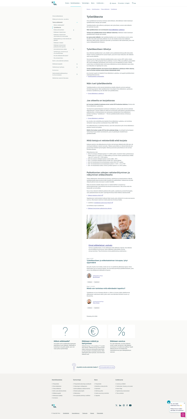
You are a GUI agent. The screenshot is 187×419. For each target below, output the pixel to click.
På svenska (121, 3)
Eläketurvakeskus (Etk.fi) (95, 195)
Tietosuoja (84, 413)
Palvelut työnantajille (79, 391)
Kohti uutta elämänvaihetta (60, 60)
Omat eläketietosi (57, 16)
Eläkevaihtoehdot (59, 29)
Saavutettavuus (75, 413)
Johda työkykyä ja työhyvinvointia (82, 388)
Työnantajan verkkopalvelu (80, 386)
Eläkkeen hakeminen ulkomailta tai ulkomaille (61, 35)
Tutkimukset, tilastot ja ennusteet (124, 386)
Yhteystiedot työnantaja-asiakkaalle (82, 384)
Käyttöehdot (66, 413)
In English (127, 3)
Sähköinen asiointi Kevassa (60, 78)
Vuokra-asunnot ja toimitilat (102, 393)
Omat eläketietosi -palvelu (100, 245)
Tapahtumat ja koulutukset (122, 391)
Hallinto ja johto (99, 391)
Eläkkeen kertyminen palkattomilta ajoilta (60, 46)
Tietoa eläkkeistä (57, 22)
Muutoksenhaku (58, 58)
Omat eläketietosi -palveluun (116, 30)
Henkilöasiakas (74, 3)
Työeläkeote (57, 27)
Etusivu (67, 3)
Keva (92, 3)
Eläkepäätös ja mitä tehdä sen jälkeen (62, 39)
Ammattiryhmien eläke (60, 49)
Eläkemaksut (77, 393)
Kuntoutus (55, 70)
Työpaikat (97, 395)
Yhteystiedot (56, 384)
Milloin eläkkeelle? (59, 25)
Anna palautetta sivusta (107, 367)
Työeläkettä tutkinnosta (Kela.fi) (102, 202)
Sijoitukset (97, 388)
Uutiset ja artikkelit (121, 384)
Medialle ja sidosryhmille (101, 386)
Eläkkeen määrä (58, 42)
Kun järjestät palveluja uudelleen (82, 395)
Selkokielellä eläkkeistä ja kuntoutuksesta (59, 74)
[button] (183, 415)
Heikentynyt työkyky (58, 67)
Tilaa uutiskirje (120, 393)
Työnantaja (85, 3)
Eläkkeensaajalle (57, 64)
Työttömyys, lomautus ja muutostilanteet (61, 52)
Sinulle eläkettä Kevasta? (61, 55)
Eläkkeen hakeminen (60, 32)
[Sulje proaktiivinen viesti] (184, 403)
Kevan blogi (119, 388)
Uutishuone (100, 3)
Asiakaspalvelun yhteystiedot (96, 76)
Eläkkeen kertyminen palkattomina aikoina (100, 208)
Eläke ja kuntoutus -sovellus (60, 19)
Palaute (92, 413)
